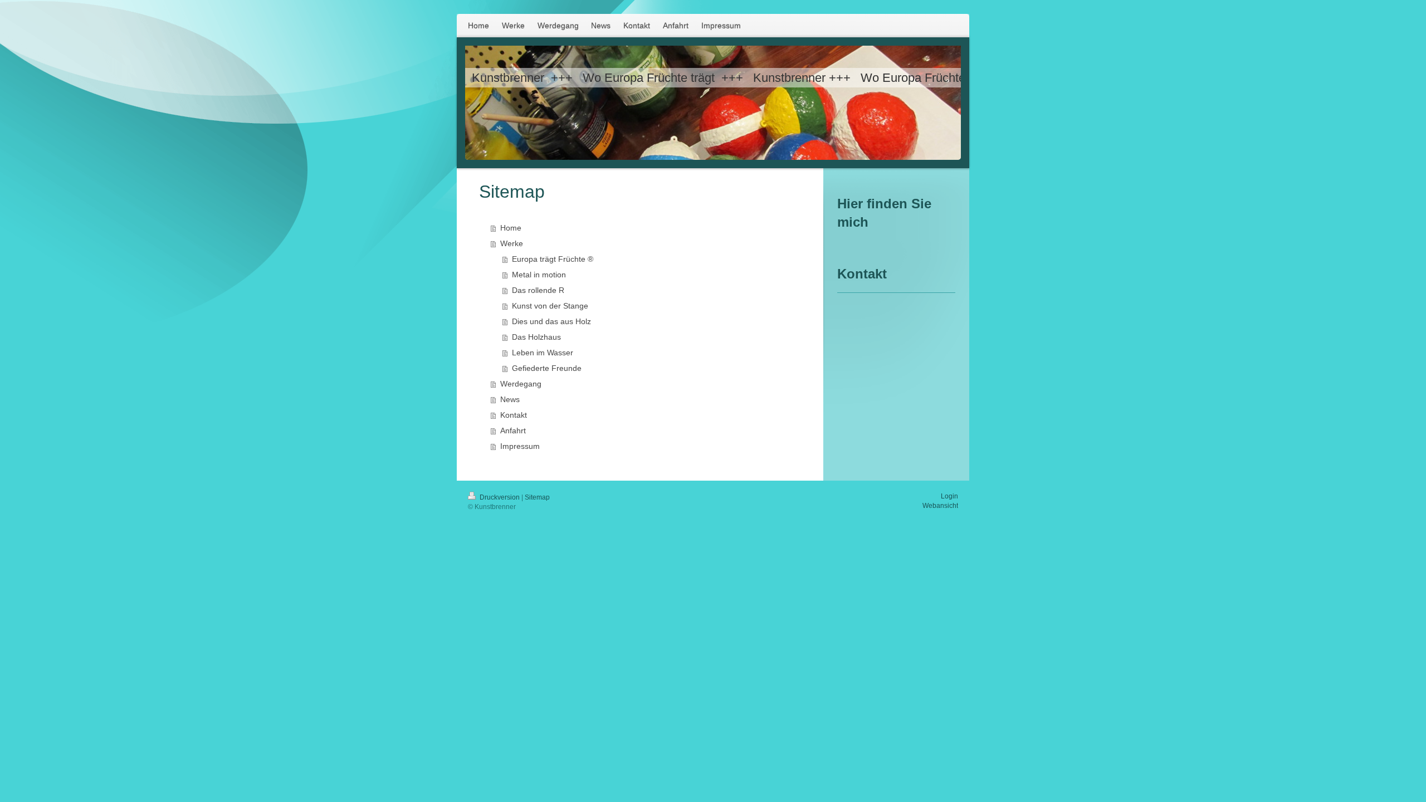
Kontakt (513, 414)
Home (510, 227)
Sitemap (537, 497)
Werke (511, 243)
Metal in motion (539, 274)
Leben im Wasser (542, 352)
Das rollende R (538, 290)
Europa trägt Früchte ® (552, 259)
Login (949, 496)
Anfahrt (513, 430)
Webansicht (940, 506)
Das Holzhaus (536, 336)
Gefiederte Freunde (547, 368)
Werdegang (520, 383)
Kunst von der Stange (550, 305)
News (510, 399)
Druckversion (499, 497)
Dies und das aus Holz (551, 321)
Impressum (520, 446)
